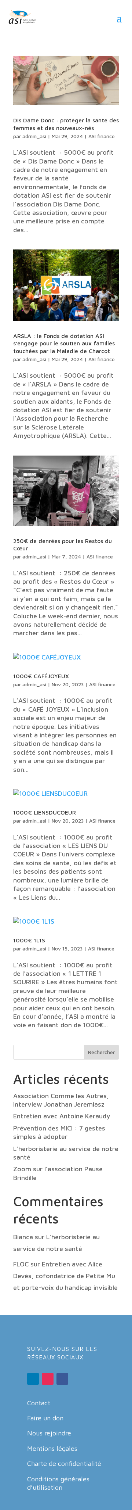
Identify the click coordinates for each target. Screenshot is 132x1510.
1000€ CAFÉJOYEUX (41, 676)
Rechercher (101, 1052)
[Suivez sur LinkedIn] (33, 1379)
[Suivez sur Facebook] (62, 1379)
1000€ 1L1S (29, 940)
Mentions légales (52, 1448)
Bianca (23, 1237)
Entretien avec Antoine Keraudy (61, 1116)
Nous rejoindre (49, 1433)
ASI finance (101, 136)
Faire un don (45, 1418)
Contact (38, 1403)
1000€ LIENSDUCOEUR (44, 812)
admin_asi (34, 136)
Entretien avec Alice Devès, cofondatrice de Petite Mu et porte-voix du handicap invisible (65, 1276)
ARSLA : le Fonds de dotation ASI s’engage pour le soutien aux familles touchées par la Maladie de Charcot (64, 343)
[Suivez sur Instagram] (48, 1379)
